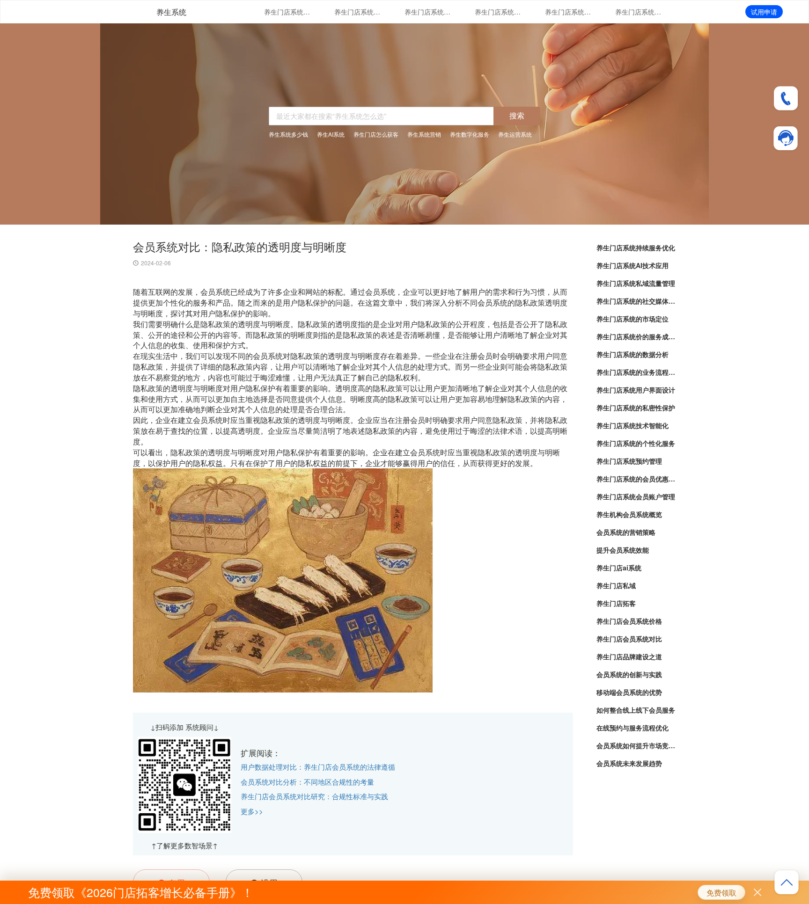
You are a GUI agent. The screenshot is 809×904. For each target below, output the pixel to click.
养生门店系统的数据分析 (632, 354)
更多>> (252, 811)
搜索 (516, 115)
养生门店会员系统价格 (629, 621)
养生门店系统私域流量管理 (427, 11)
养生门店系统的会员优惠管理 (636, 478)
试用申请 (764, 11)
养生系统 (171, 12)
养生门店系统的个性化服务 (635, 443)
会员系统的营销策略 (625, 532)
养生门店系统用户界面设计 (635, 389)
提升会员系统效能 (622, 549)
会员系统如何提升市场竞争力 (636, 745)
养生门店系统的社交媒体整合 (498, 11)
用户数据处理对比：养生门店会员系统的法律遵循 (318, 767)
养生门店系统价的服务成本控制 (638, 11)
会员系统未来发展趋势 (629, 763)
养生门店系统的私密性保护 (635, 407)
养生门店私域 (616, 585)
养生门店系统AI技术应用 (357, 11)
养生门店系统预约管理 (629, 461)
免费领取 (721, 892)
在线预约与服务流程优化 (632, 727)
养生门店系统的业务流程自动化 (636, 372)
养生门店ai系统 (618, 567)
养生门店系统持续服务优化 (287, 11)
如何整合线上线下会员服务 (635, 709)
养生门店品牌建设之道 (629, 656)
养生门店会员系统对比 (629, 638)
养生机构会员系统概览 (629, 514)
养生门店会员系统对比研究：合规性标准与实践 (314, 796)
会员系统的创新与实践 (629, 674)
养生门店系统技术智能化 (632, 425)
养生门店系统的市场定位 (568, 11)
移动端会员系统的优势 (629, 692)
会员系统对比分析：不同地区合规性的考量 (307, 782)
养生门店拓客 (616, 603)
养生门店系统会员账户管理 (635, 496)
